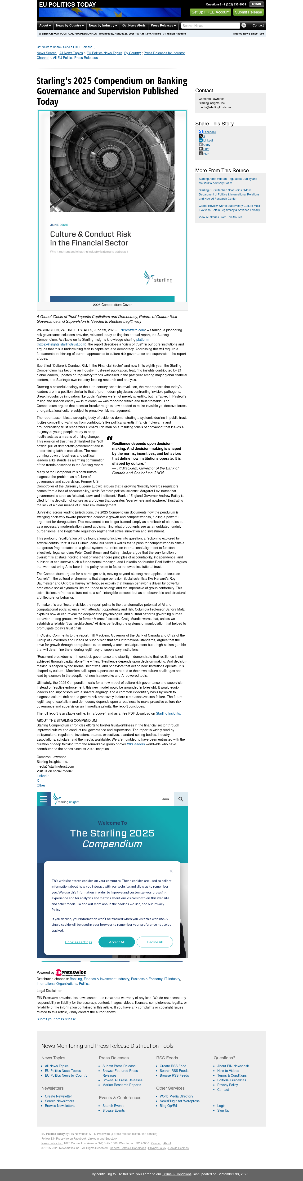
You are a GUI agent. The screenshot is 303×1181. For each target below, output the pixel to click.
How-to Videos (228, 1070)
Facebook (80, 1138)
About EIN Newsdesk (233, 1065)
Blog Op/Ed (168, 1105)
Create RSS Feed (173, 1065)
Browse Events (113, 1110)
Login (221, 1105)
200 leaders (136, 744)
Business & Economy (146, 978)
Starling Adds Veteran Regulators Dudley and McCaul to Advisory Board (228, 181)
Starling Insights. (168, 713)
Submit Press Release (119, 1065)
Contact (258, 25)
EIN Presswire (101, 1134)
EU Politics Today (67, 4)
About (44, 25)
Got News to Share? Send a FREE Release (66, 47)
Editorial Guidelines (231, 1080)
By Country (132, 52)
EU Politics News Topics (63, 1070)
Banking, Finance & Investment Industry (99, 978)
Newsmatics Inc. (51, 1143)
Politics (84, 983)
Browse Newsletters (60, 1105)
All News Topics (71, 52)
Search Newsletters (59, 1100)
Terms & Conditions (232, 1075)
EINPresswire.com (131, 329)
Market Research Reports (121, 1084)
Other (41, 785)
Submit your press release (56, 1019)
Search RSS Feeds (174, 1070)
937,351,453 (144, 33)
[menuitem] (68, 1070)
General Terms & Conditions (128, 1148)
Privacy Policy (227, 1084)
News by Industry (102, 25)
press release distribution (130, 1134)
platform (142, 339)
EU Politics (104, 52)
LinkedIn (43, 775)
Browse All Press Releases (122, 1080)
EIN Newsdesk (78, 1134)
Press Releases (162, 25)
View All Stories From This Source (220, 217)
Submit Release (248, 12)
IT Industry (172, 978)
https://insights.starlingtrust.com (61, 344)
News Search (47, 52)
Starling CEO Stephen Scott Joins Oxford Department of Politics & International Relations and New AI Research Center (229, 194)
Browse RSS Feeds (174, 1075)
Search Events (113, 1105)
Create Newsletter (58, 1096)
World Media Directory (176, 1096)
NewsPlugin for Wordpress (180, 1100)
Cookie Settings (178, 1148)
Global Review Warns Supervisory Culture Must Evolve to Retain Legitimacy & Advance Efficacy (229, 207)
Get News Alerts (134, 25)
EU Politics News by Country (66, 1075)
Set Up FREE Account (210, 12)
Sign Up (223, 1110)
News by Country (69, 25)
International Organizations (57, 983)
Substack (111, 1138)
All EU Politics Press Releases (75, 57)
